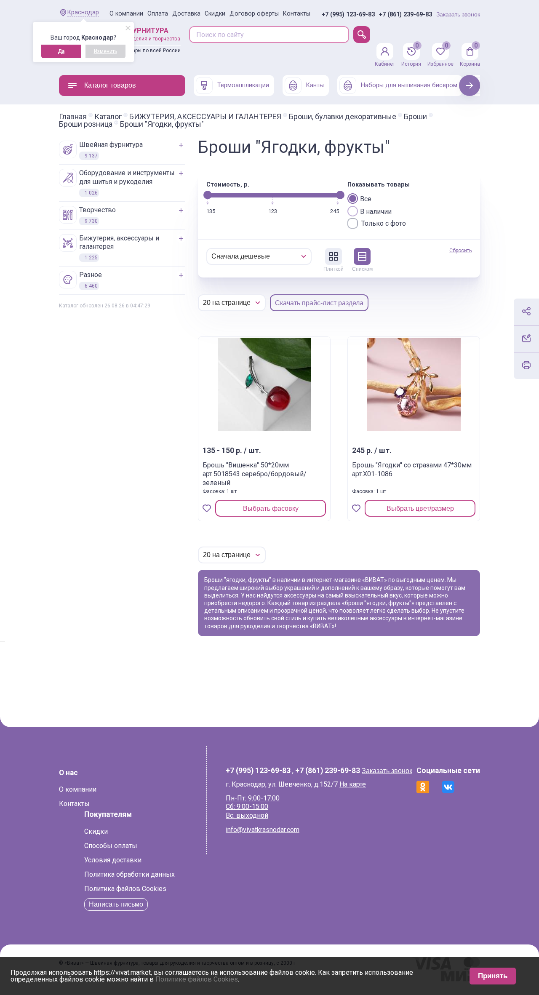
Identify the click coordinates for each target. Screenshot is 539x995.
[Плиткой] (333, 256)
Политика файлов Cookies (125, 889)
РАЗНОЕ (90, 280)
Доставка (186, 13)
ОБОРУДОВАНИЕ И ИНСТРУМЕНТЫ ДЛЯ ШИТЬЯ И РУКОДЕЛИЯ (127, 182)
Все (365, 199)
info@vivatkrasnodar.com (262, 830)
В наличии (376, 212)
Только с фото (383, 223)
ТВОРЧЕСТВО (97, 215)
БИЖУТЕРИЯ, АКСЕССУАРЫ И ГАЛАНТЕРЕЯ (205, 116)
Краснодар (83, 12)
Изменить (105, 51)
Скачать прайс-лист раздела (319, 303)
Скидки (215, 13)
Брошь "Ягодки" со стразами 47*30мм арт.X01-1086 (412, 469)
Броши (415, 116)
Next (470, 85)
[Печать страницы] (526, 365)
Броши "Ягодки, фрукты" (162, 124)
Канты (315, 85)
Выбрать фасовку (271, 508)
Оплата (157, 13)
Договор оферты (254, 13)
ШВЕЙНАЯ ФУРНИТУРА (111, 150)
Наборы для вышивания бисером (409, 85)
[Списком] (362, 256)
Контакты (296, 13)
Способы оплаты (110, 846)
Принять (492, 976)
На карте (352, 784)
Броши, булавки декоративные (342, 116)
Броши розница (85, 124)
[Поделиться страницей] (526, 311)
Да (61, 51)
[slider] (207, 195)
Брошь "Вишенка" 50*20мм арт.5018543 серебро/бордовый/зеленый (255, 474)
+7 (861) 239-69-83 (405, 15)
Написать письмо (116, 904)
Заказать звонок (458, 14)
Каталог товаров (110, 85)
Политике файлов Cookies (196, 979)
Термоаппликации (243, 85)
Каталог (108, 116)
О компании (126, 13)
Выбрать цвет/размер (420, 508)
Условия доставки (112, 860)
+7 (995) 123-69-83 (348, 15)
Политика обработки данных (129, 874)
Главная (73, 116)
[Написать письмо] (526, 338)
